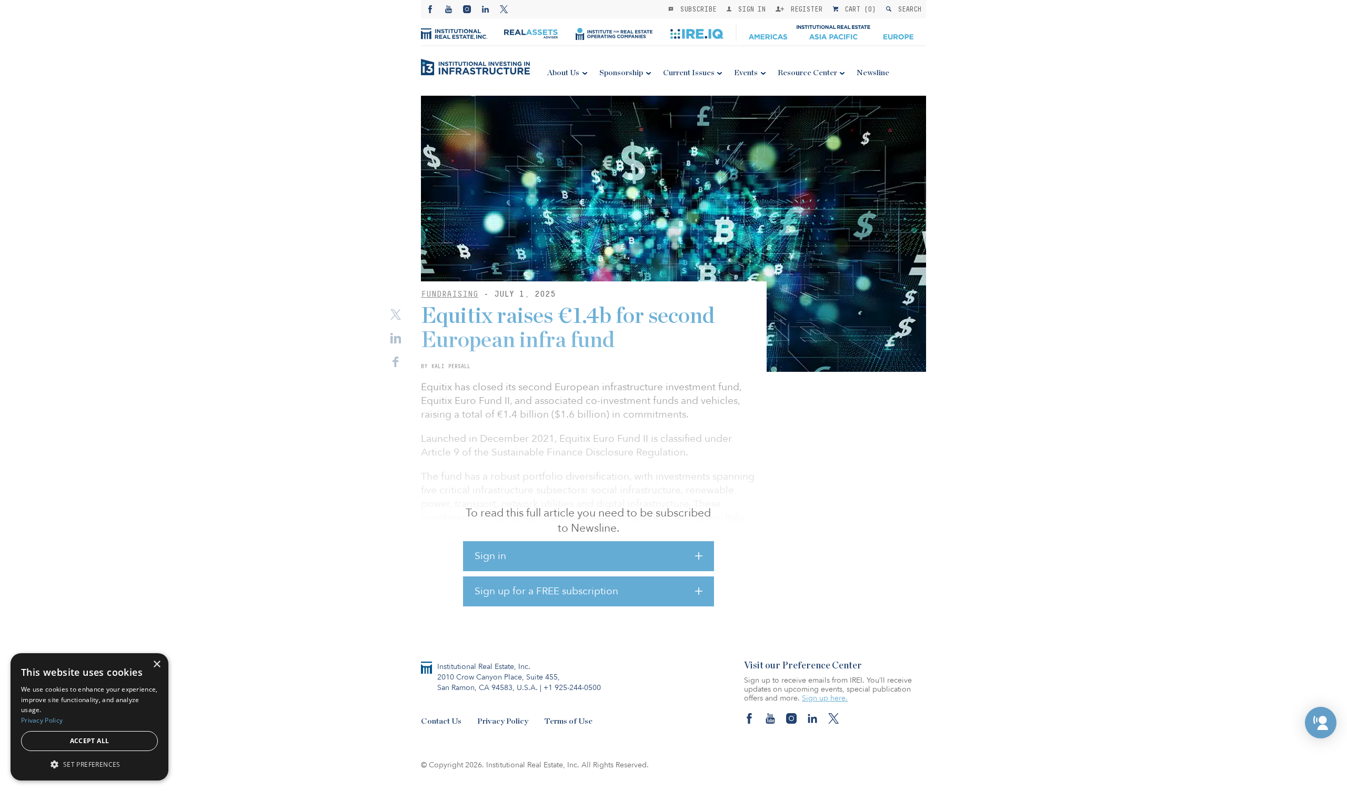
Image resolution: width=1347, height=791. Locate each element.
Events (746, 73)
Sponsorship (621, 73)
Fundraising (449, 293)
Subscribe (696, 9)
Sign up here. (825, 698)
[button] (1320, 722)
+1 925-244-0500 (572, 688)
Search (907, 9)
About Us (563, 73)
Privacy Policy (502, 721)
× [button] (156, 664)
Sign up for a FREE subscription (546, 591)
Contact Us (441, 721)
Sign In (749, 9)
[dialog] (89, 716)
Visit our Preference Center (803, 666)
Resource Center (807, 73)
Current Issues (689, 73)
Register (804, 9)
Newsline (873, 73)
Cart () (858, 9)
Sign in (490, 556)
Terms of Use (568, 721)
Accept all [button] (89, 740)
